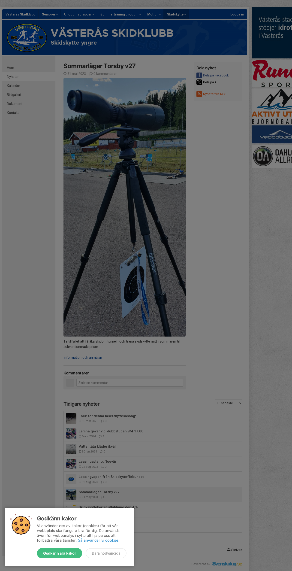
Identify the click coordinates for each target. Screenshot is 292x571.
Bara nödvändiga (106, 553)
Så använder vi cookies (98, 540)
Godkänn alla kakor (59, 553)
